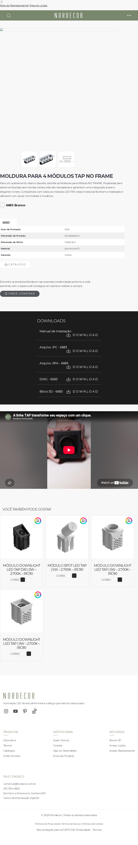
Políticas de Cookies (92, 823)
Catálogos (9, 750)
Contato (57, 745)
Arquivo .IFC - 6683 (69, 349)
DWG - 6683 (69, 379)
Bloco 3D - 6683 (69, 391)
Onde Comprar (21, 293)
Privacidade (83, 829)
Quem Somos (61, 740)
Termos (97, 829)
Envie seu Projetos (63, 756)
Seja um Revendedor (65, 750)
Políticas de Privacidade (47, 823)
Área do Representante (14, 5)
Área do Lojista (38, 5)
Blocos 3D (115, 740)
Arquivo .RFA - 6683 (69, 365)
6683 (6, 222)
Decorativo (9, 740)
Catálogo (16, 264)
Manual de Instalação (69, 333)
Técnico (7, 745)
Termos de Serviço (71, 823)
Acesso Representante (122, 750)
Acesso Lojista (117, 745)
